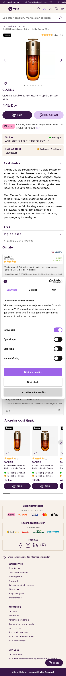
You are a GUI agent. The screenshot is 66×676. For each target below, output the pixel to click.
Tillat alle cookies (33, 372)
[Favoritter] (50, 9)
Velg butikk (11, 152)
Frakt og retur (15, 577)
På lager (56, 137)
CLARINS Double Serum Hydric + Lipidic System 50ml (25, 29)
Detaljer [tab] (33, 289)
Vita (4, 26)
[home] (14, 9)
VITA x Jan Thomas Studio (21, 636)
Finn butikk (14, 615)
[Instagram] (28, 545)
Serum (21, 26)
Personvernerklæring (19, 620)
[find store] (39, 9)
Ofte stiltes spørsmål (18, 572)
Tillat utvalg (33, 382)
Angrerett (13, 581)
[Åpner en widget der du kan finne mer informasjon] (54, 663)
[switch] (58, 339)
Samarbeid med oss (18, 632)
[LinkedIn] (35, 545)
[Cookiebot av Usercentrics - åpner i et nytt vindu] (49, 281)
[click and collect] (56, 9)
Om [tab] (54, 289)
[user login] (44, 9)
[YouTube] (43, 545)
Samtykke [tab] (12, 289)
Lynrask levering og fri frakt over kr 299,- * (27, 141)
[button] (60, 18)
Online (9, 137)
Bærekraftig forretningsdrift (22, 624)
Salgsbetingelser (16, 593)
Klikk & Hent (14, 589)
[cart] (62, 9)
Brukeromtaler (15, 598)
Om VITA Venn (16, 654)
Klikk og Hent (13, 149)
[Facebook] (20, 545)
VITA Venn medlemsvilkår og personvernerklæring (33, 659)
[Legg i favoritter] (5, 83)
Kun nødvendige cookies (33, 392)
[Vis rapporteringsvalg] (59, 410)
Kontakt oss (14, 568)
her (37, 128)
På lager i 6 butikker (50, 149)
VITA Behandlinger (17, 641)
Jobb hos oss (15, 628)
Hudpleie (12, 26)
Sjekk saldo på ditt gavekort (22, 585)
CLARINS (8, 89)
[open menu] (4, 9)
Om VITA (13, 611)
